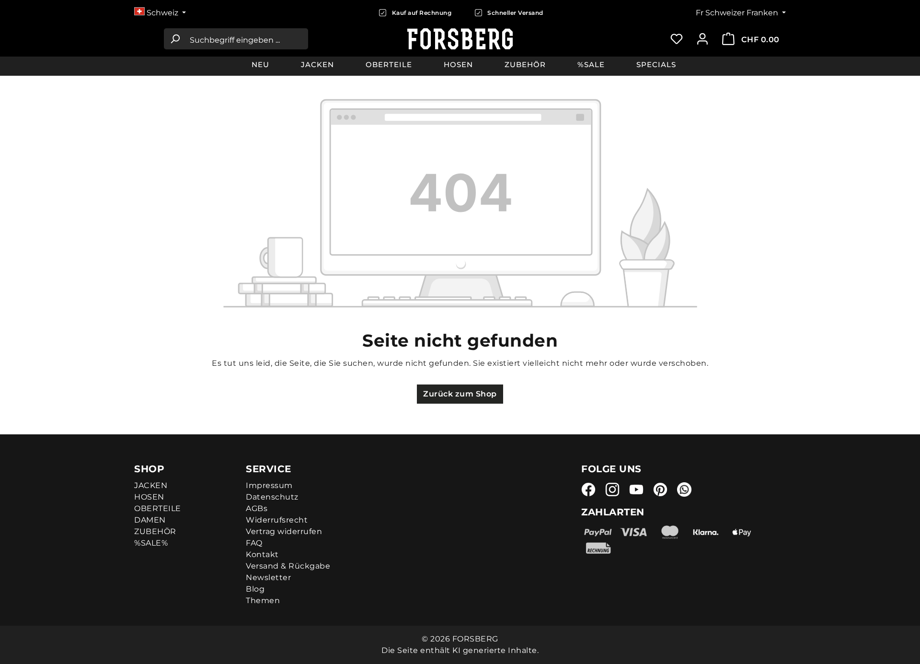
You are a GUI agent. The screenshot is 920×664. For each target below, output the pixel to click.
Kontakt (262, 554)
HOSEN (149, 496)
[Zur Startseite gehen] (460, 38)
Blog (255, 589)
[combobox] (246, 38)
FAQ (254, 543)
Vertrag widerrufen (284, 531)
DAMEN (150, 519)
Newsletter (268, 577)
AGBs (256, 508)
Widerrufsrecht (277, 519)
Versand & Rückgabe (288, 566)
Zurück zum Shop (460, 393)
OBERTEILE (157, 508)
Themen (263, 600)
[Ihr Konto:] (702, 38)
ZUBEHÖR (155, 531)
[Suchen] (175, 38)
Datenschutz (272, 496)
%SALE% (151, 543)
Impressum (269, 485)
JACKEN (150, 485)
